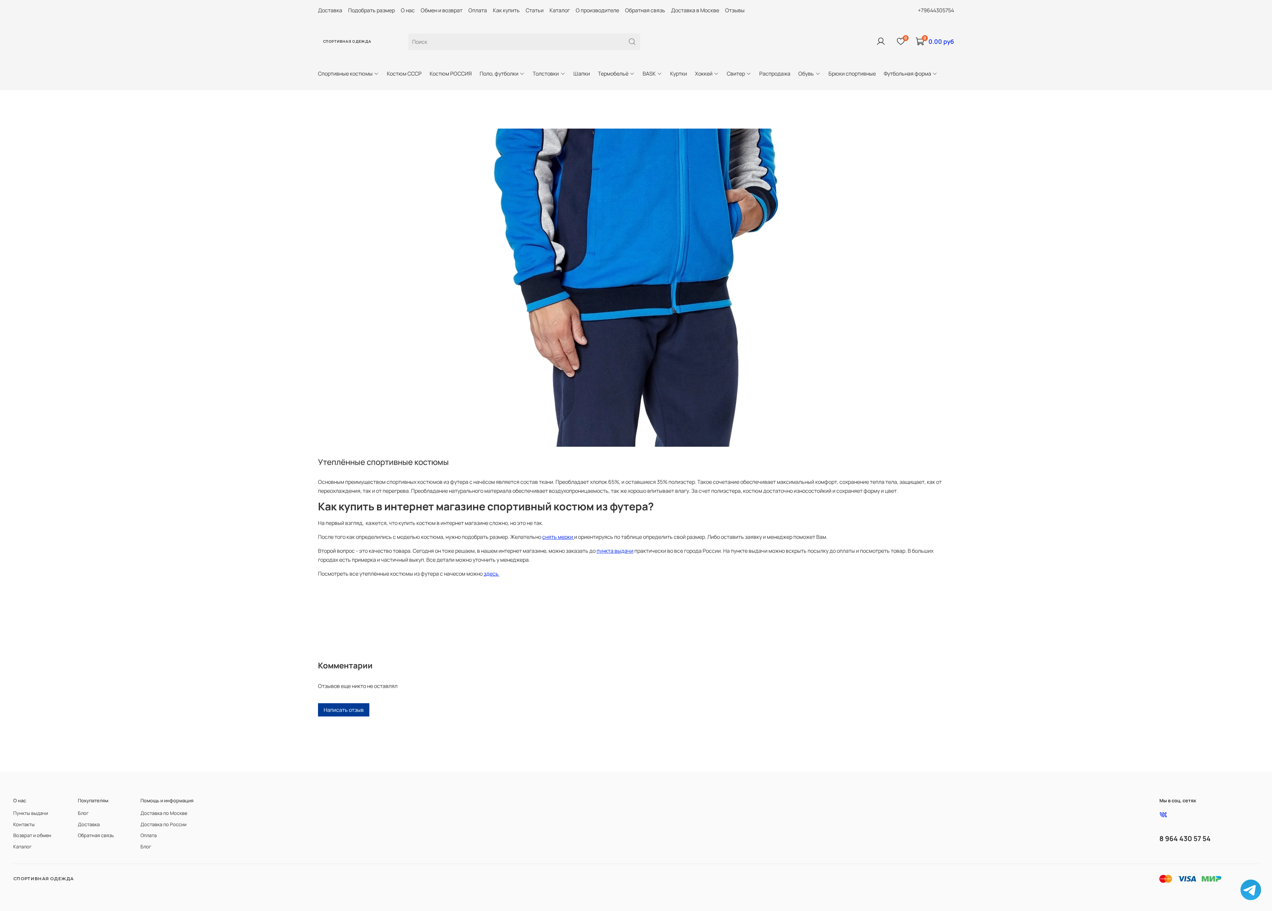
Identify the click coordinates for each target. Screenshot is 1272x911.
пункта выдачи (615, 550)
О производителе (597, 10)
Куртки (678, 73)
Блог (83, 813)
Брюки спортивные (852, 73)
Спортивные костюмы (345, 73)
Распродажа (774, 73)
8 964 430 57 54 (1185, 838)
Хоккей (704, 73)
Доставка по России (163, 824)
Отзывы (735, 10)
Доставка (330, 10)
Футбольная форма (907, 73)
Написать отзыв (344, 709)
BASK (649, 73)
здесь (492, 573)
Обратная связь (645, 10)
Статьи (535, 10)
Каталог (560, 10)
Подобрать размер (371, 10)
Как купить (506, 10)
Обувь (806, 73)
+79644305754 (936, 10)
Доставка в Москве (695, 10)
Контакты (24, 824)
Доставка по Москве (163, 813)
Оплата (477, 10)
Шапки (581, 73)
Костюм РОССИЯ (451, 73)
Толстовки (546, 73)
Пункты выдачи (30, 813)
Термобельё (613, 73)
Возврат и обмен (32, 835)
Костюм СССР (404, 73)
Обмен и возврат (441, 10)
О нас (408, 10)
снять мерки (558, 537)
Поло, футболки (499, 73)
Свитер (736, 73)
